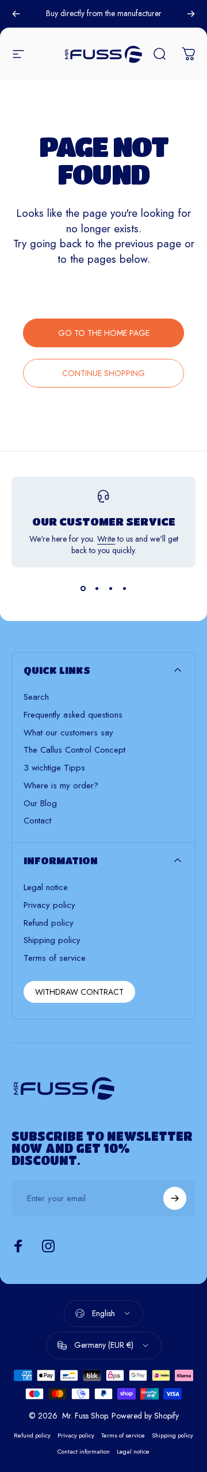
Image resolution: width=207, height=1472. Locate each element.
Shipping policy (52, 940)
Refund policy (49, 923)
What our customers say (68, 732)
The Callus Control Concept (74, 750)
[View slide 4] (124, 588)
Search (36, 697)
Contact (37, 820)
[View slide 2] (96, 588)
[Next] (191, 14)
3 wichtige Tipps (54, 767)
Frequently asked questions (73, 715)
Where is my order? (61, 785)
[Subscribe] (174, 1198)
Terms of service (55, 958)
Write (106, 539)
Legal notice (46, 887)
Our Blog (40, 803)
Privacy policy (49, 905)
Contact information (83, 1451)
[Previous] (16, 14)
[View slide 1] (83, 588)
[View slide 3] (110, 588)
